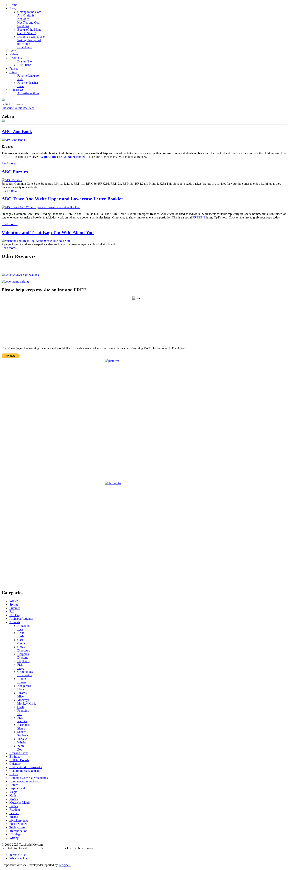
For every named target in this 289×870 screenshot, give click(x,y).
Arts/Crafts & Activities (25, 17)
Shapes (13, 816)
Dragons (22, 657)
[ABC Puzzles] (12, 180)
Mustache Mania (19, 802)
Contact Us (16, 89)
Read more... (9, 163)
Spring (13, 604)
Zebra (21, 746)
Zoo (19, 749)
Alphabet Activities (21, 618)
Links (13, 72)
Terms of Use (17, 854)
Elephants (23, 661)
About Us (15, 58)
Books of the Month (29, 29)
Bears (20, 632)
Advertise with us (28, 93)
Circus (21, 643)
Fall (11, 611)
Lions (20, 689)
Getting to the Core (29, 12)
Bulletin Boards (19, 760)
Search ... (7, 104)
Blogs (13, 8)
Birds (20, 636)
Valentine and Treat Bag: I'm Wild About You (48, 232)
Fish (20, 664)
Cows (21, 647)
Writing (14, 838)
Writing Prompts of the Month (29, 42)
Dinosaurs (23, 650)
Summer (14, 608)
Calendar (15, 763)
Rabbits (22, 721)
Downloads (24, 47)
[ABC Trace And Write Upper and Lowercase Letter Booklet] (41, 207)
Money (13, 799)
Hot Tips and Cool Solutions (28, 24)
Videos (13, 54)
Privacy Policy (18, 858)
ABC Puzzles (15, 171)
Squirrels (22, 735)
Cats (20, 639)
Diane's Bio (24, 61)
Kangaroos (24, 685)
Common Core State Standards (28, 777)
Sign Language (18, 820)
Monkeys (23, 700)
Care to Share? (26, 33)
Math (12, 795)
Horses (21, 682)
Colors (13, 774)
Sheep (21, 728)
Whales (22, 742)
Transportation (18, 830)
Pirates (13, 806)
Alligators (23, 625)
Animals (14, 622)
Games (13, 784)
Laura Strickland (54, 848)
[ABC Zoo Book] (13, 139)
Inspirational (17, 788)
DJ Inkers (34, 848)
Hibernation (24, 675)
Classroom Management (24, 770)
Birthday (14, 756)
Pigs (20, 717)
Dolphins (23, 654)
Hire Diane (24, 65)
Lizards (22, 693)
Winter (13, 601)
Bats (20, 629)
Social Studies (18, 823)
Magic (13, 792)
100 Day (14, 615)
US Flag (14, 834)
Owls (20, 707)
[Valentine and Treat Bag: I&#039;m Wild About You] (36, 240)
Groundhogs (25, 671)
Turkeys (22, 739)
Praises (13, 68)
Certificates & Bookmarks (25, 767)
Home (13, 4)
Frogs (20, 668)
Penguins (23, 710)
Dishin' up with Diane (31, 36)
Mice (20, 696)
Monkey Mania (26, 703)
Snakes (21, 731)
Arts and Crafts (18, 753)
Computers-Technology (24, 781)
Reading (14, 809)
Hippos (21, 678)
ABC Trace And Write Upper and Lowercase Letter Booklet (62, 198)
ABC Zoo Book (17, 131)
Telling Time (17, 827)
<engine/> (65, 865)
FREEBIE (198, 217)
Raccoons (23, 724)
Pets (19, 714)
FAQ (12, 50)
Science (14, 813)
